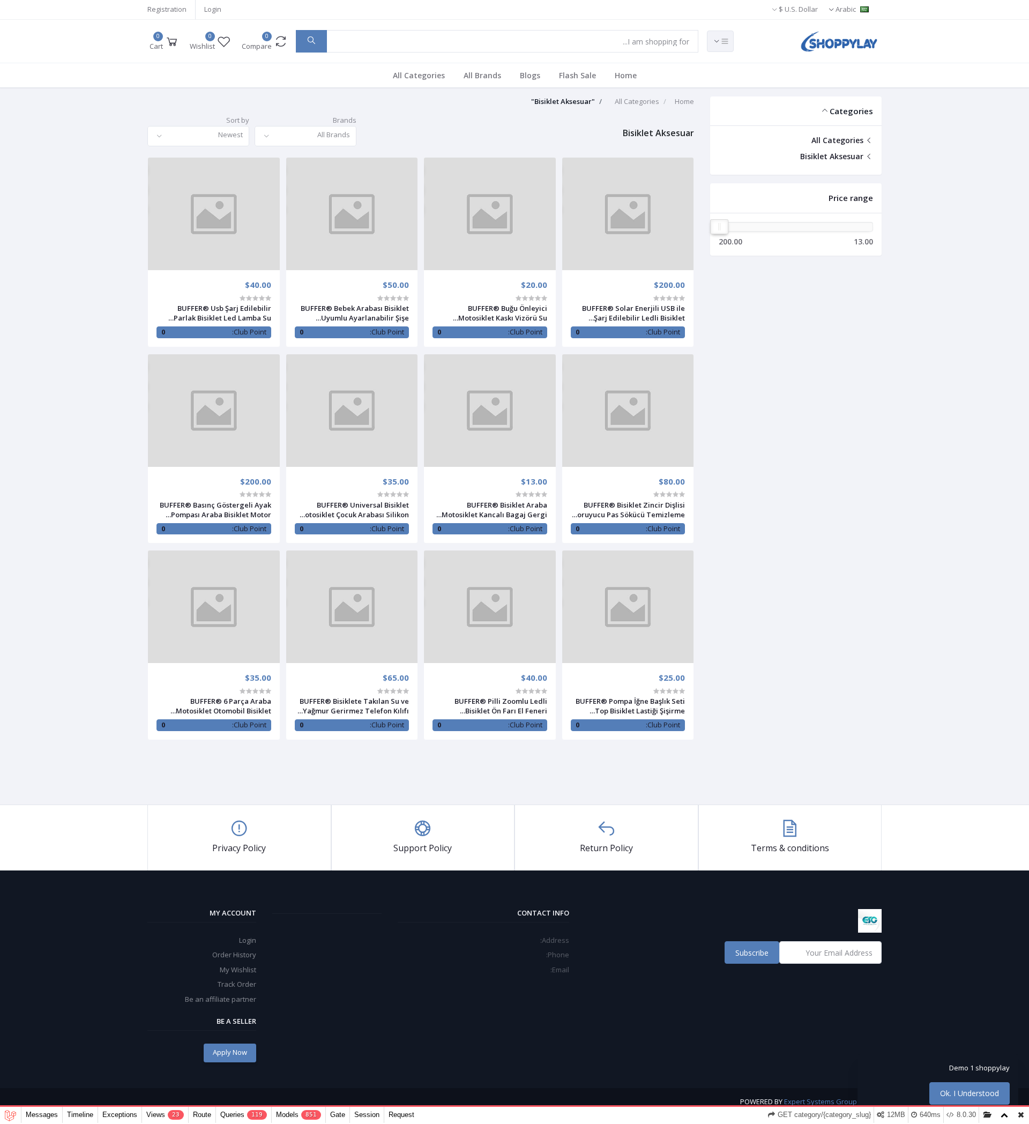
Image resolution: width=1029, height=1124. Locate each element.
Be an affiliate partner (220, 999)
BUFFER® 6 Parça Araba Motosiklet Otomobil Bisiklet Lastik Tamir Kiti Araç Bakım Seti (216, 706)
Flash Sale (577, 75)
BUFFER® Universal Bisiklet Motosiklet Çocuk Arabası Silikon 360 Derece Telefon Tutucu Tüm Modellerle (354, 509)
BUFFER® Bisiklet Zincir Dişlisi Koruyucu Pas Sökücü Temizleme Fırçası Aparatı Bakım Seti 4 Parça (628, 509)
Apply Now (230, 1052)
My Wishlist (238, 969)
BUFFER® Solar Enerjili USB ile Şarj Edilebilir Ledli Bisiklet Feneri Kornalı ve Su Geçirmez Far (633, 313)
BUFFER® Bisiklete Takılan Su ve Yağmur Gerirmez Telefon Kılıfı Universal (354, 706)
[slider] (719, 226)
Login (212, 9)
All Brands (482, 75)
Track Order (237, 984)
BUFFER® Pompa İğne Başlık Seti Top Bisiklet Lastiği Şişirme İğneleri (630, 706)
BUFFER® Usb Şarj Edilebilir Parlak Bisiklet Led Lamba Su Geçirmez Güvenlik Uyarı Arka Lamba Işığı (219, 313)
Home (626, 75)
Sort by (237, 120)
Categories (851, 111)
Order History (234, 954)
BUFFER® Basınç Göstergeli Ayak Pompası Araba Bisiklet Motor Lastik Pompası (215, 509)
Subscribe (752, 953)
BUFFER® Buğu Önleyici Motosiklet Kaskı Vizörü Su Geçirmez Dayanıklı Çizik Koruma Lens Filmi (491, 313)
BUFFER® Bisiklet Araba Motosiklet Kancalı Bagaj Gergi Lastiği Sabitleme (494, 509)
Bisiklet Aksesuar (833, 156)
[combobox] (305, 136)
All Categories (419, 75)
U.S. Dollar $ (798, 9)
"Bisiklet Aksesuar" (563, 101)
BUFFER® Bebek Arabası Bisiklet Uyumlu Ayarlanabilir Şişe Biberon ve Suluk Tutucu (355, 313)
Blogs (530, 75)
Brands (344, 120)
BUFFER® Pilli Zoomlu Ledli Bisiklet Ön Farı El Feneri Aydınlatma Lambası (500, 706)
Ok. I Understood (969, 1093)
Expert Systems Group (820, 1101)
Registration (167, 9)
